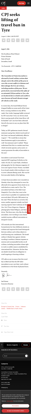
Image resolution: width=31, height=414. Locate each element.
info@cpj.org (4, 387)
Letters (3, 8)
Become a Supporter (12, 345)
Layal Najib (4, 317)
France (17, 307)
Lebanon (23, 307)
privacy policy (10, 401)
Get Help (21, 3)
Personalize (15, 405)
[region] (15, 402)
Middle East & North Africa (14, 309)
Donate (25, 345)
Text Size (6, 326)
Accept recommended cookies (15, 410)
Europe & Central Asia (7, 307)
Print (5, 320)
